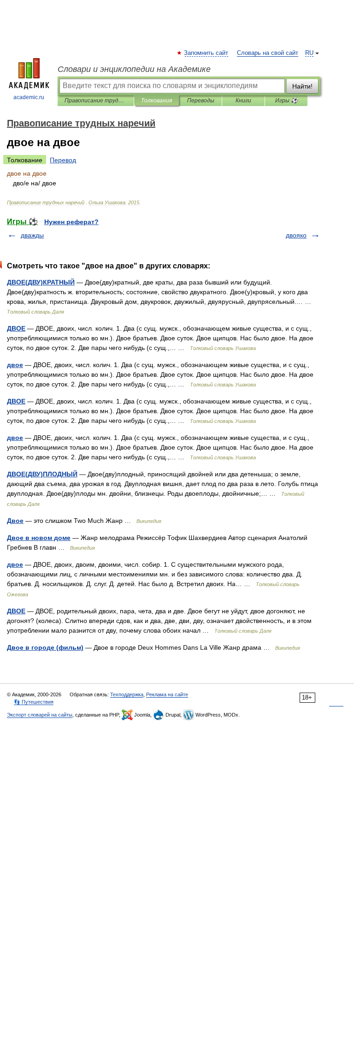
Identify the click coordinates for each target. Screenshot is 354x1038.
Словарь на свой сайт (267, 53)
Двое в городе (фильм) (45, 647)
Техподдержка (126, 694)
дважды (32, 235)
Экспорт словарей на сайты (39, 715)
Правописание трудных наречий (96, 100)
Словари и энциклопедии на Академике (134, 69)
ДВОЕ (16, 328)
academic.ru (28, 97)
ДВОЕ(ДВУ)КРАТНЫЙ (41, 282)
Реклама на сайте (167, 694)
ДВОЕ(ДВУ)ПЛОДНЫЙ (42, 474)
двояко (296, 235)
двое (15, 364)
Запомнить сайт (206, 53)
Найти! (302, 86)
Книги (243, 100)
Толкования (156, 100)
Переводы (200, 100)
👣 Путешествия (33, 702)
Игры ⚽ (286, 100)
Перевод (63, 160)
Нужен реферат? (71, 221)
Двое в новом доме (39, 537)
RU (309, 53)
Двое (15, 520)
